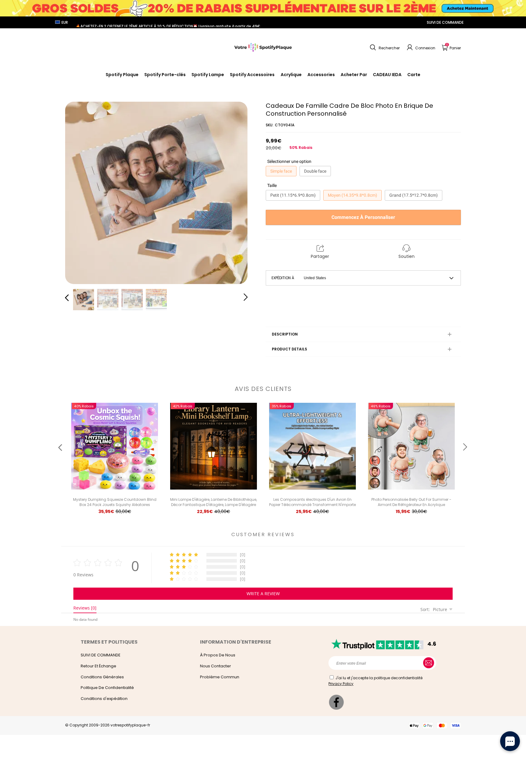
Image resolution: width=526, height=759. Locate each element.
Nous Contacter (215, 666)
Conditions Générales (102, 677)
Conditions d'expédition (104, 698)
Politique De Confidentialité (107, 687)
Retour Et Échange (98, 666)
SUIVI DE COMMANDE (445, 22)
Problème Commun (219, 677)
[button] (384, 47)
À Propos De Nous (217, 655)
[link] (252, 74)
